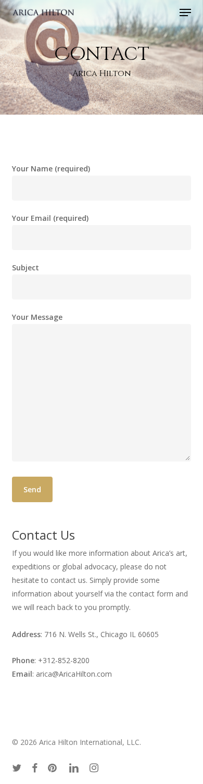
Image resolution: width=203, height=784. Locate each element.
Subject (25, 267)
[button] (185, 12)
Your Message (37, 317)
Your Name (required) (51, 168)
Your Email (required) (50, 218)
